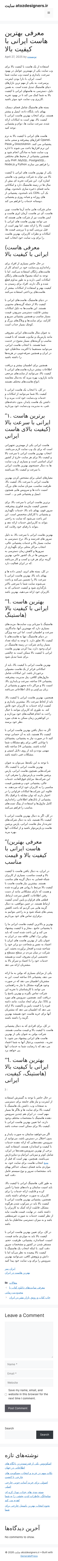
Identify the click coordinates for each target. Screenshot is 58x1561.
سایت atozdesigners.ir (26, 5)
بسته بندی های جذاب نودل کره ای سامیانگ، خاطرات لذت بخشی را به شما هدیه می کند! (28, 1496)
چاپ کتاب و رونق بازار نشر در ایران (29, 1297)
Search (9, 1428)
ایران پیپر (10, 1268)
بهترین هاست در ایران (17, 1272)
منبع (46, 1162)
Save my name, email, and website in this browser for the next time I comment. (28, 1394)
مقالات (13, 1282)
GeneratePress (29, 1555)
